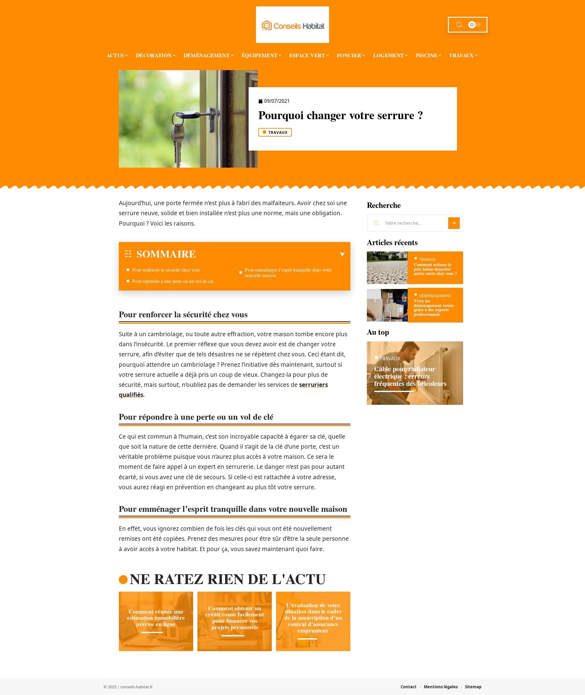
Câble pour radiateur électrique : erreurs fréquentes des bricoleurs (410, 376)
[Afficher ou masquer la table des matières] (270, 254)
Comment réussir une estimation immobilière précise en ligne (156, 617)
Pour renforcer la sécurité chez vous (166, 269)
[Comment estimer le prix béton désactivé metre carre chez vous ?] (387, 267)
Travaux (278, 132)
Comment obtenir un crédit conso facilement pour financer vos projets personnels (234, 617)
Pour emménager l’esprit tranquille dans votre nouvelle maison (288, 272)
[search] (459, 25)
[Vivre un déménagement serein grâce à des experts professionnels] (387, 305)
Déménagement (435, 295)
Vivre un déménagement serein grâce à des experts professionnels (434, 307)
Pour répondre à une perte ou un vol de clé (173, 281)
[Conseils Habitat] (292, 24)
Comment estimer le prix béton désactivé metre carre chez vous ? (435, 268)
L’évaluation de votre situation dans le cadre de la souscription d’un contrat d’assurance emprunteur (313, 618)
